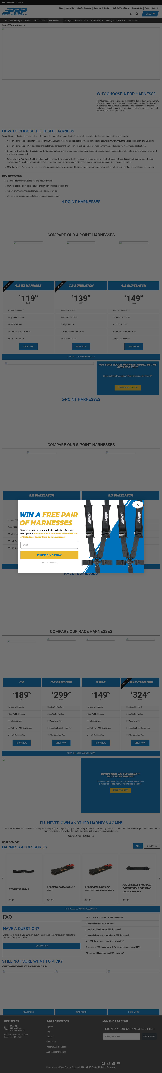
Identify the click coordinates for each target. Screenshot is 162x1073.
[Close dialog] (137, 504)
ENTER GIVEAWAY (49, 555)
